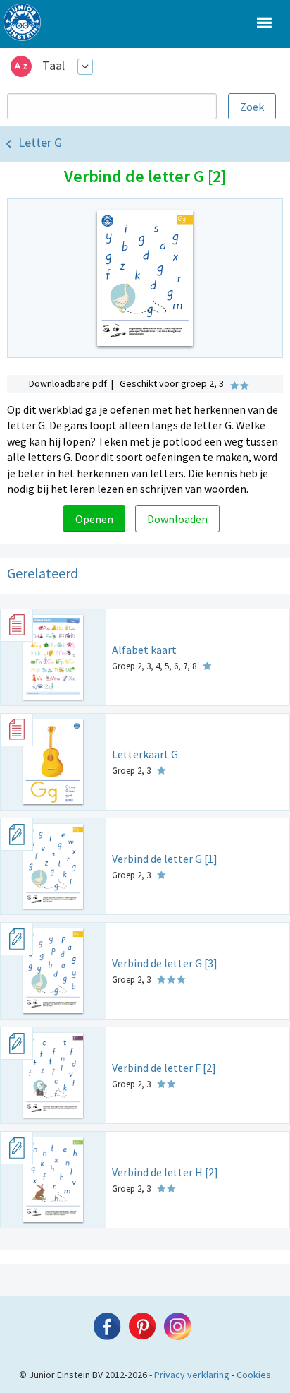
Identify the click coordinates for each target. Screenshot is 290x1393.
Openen (94, 519)
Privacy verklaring (191, 1374)
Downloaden (177, 519)
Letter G (40, 142)
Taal (53, 65)
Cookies (254, 1374)
